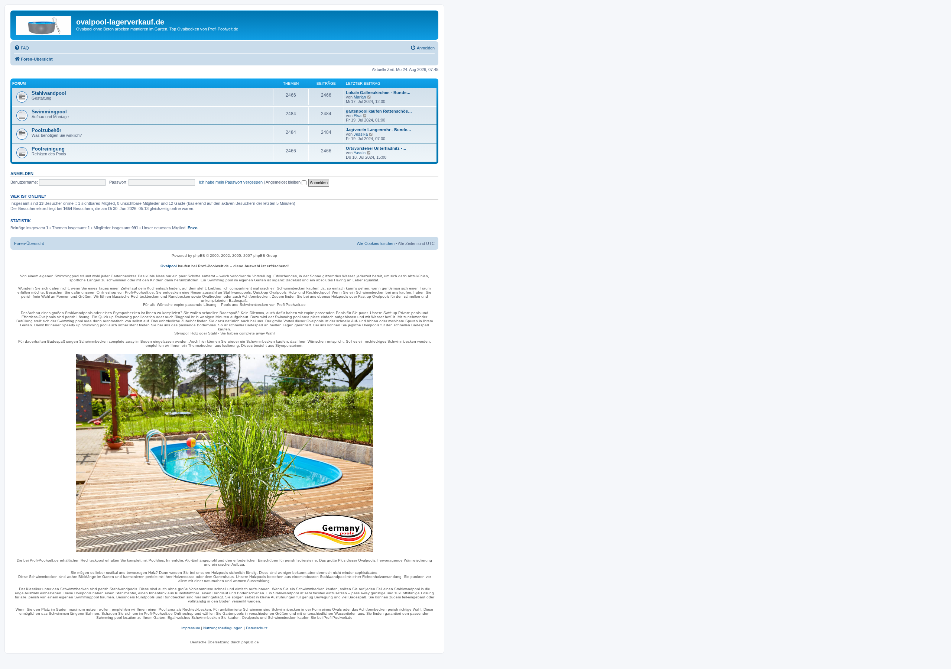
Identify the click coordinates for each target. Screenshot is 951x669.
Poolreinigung (48, 149)
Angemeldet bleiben (284, 182)
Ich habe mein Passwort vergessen (231, 182)
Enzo (193, 228)
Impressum (190, 628)
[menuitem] (21, 47)
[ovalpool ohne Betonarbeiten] (224, 453)
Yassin (360, 153)
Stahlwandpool (49, 93)
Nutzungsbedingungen (223, 628)
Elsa (357, 115)
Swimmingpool (49, 111)
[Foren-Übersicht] (44, 24)
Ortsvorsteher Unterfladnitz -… (376, 148)
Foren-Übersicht (29, 243)
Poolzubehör (46, 130)
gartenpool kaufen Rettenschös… (379, 111)
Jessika (361, 134)
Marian (360, 97)
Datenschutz (256, 628)
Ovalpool (168, 266)
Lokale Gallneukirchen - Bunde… (378, 92)
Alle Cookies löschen (376, 243)
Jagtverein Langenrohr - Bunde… (378, 129)
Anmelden (21, 173)
